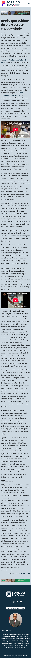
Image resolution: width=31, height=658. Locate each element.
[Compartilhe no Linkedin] (24, 573)
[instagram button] (14, 602)
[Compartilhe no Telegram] (29, 573)
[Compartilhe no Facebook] (19, 573)
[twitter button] (17, 602)
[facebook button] (10, 602)
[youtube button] (21, 602)
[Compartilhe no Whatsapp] (27, 573)
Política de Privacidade (15, 608)
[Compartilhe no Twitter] (22, 573)
